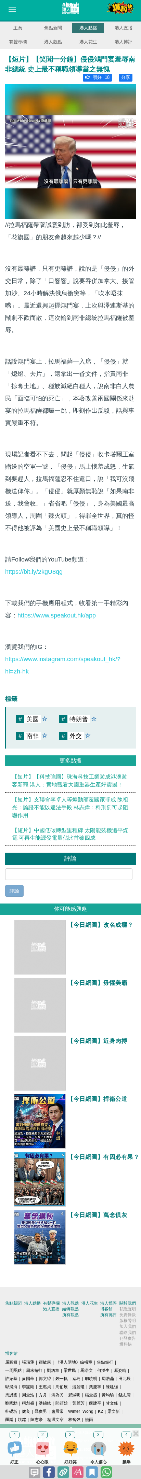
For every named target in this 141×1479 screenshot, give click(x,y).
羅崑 (9, 1419)
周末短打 (34, 1370)
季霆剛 (28, 1386)
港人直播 (123, 27)
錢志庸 (124, 1395)
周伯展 (61, 1386)
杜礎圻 (11, 1411)
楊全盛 (91, 1395)
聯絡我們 (127, 1332)
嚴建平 (95, 1403)
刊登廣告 (127, 1338)
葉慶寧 (95, 1386)
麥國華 (28, 1378)
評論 (14, 891)
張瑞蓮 (28, 1362)
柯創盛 (28, 1403)
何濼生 (103, 1370)
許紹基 (11, 1378)
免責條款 (127, 1314)
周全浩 (28, 1395)
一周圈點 (13, 1370)
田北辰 (124, 1378)
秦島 (76, 1378)
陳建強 (112, 1386)
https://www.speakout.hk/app (56, 615)
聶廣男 (41, 1411)
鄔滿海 (11, 1386)
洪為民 (57, 1395)
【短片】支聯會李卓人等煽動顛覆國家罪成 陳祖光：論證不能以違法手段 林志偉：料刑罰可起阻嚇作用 (70, 807)
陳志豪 (36, 1419)
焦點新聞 (53, 27)
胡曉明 (91, 1378)
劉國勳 (11, 1403)
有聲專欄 (18, 41)
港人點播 (88, 27)
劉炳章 (53, 1370)
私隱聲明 (127, 1309)
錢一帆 (61, 1378)
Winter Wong (80, 1411)
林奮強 (74, 1419)
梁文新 (113, 1411)
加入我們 (127, 1326)
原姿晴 (120, 1370)
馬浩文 (86, 1370)
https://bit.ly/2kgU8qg (34, 571)
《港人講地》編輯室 (73, 1362)
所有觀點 (70, 1314)
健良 (26, 1411)
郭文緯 (45, 1378)
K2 (100, 1411)
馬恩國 (11, 1395)
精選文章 (55, 1419)
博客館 (106, 1309)
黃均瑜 (108, 1395)
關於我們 (127, 1303)
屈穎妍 (11, 1362)
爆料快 (125, 1344)
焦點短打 (105, 1362)
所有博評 (108, 1314)
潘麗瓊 (78, 1386)
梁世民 (70, 1370)
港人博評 (123, 41)
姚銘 (22, 1419)
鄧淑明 (74, 1395)
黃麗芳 (78, 1403)
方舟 (43, 1395)
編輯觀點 (70, 1309)
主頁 (17, 27)
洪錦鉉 (45, 1403)
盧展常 (57, 1411)
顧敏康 (45, 1362)
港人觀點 (53, 41)
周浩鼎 (108, 1378)
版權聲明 (127, 1320)
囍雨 (89, 1419)
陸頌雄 (61, 1403)
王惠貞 (45, 1386)
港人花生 (88, 41)
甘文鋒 (112, 1403)
